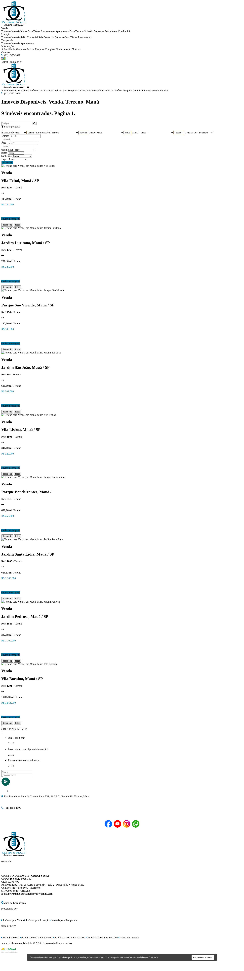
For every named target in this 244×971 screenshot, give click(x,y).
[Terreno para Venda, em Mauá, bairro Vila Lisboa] (28, 414)
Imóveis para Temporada (67, 90)
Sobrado (88, 31)
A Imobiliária (8, 49)
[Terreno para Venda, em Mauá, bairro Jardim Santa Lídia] (32, 539)
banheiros (6, 156)
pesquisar (7, 162)
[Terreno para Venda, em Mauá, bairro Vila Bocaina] (29, 664)
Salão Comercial (29, 37)
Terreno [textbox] (83, 132)
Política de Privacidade (149, 957)
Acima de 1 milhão (129, 937)
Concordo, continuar (202, 957)
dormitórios (7, 149)
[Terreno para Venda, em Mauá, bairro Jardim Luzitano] (31, 228)
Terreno (79, 31)
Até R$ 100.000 (10, 937)
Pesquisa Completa (45, 49)
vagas (4, 159)
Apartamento (62, 31)
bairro (135, 132)
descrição (7, 225)
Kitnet (23, 31)
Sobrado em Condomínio (118, 31)
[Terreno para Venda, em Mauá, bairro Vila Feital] (28, 165)
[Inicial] (13, 25)
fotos (17, 225)
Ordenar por (191, 132)
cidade (92, 132)
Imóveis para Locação (41, 90)
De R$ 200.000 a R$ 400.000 (69, 937)
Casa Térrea (34, 31)
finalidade (6, 132)
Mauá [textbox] (127, 132)
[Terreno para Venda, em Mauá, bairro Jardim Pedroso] (30, 601)
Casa (72, 31)
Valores (5, 135)
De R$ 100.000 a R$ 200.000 (36, 937)
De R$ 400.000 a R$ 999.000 (102, 937)
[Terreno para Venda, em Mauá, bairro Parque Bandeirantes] (33, 477)
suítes (4, 152)
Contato (5, 52)
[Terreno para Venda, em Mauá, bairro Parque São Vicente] (32, 290)
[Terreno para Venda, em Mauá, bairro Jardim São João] (31, 352)
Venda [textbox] (31, 132)
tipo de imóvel (43, 132)
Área (3, 142)
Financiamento (63, 49)
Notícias (76, 49)
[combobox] (31, 133)
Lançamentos (48, 31)
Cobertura (99, 31)
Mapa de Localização (14, 903)
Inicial (4, 90)
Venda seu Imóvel (25, 49)
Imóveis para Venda (18, 90)
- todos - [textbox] (179, 132)
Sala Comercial (46, 37)
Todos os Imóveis (10, 31)
